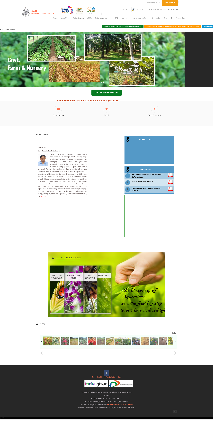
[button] (16, 62)
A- (123, 9)
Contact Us (156, 18)
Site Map (100, 377)
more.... (43, 196)
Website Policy (111, 377)
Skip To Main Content (7, 29)
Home (55, 18)
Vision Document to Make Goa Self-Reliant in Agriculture (87, 100)
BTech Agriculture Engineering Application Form (105, 26)
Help (165, 18)
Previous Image (41, 353)
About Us (64, 18)
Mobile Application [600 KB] (142, 181)
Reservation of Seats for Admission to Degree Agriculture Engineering (155, 26)
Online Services (78, 18)
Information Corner (102, 18)
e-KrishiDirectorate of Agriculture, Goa (42, 12)
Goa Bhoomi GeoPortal (141, 18)
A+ (129, 9)
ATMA (89, 18)
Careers (124, 18)
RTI (116, 18)
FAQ (93, 377)
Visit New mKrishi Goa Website (106, 93)
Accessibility (180, 18)
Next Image (175, 353)
